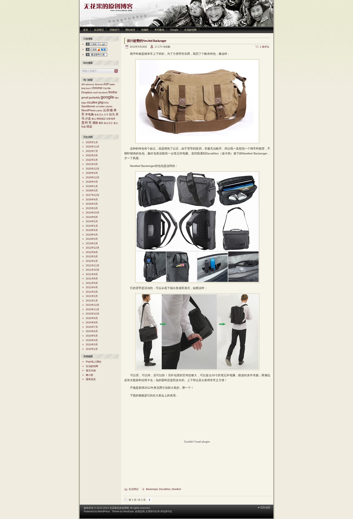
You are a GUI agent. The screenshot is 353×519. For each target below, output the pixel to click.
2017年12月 (92, 195)
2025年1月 (92, 142)
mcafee (92, 102)
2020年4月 (92, 173)
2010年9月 (92, 318)
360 (83, 84)
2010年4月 (92, 340)
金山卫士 (108, 123)
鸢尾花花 (91, 379)
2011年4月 (92, 287)
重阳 (101, 123)
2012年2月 (92, 261)
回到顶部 (265, 507)
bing (83, 88)
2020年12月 (92, 168)
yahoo (99, 110)
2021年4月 (92, 164)
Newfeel (176, 489)
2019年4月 (92, 181)
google (107, 97)
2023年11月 (92, 146)
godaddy (94, 97)
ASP (106, 84)
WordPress (88, 110)
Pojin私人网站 (93, 361)
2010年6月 (92, 331)
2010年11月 (92, 309)
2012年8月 (92, 252)
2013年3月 (92, 239)
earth (95, 92)
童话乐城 (91, 370)
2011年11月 (92, 265)
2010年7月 (92, 327)
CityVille (107, 88)
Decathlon (165, 489)
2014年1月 (92, 225)
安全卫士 (98, 114)
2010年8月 (92, 322)
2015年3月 (92, 208)
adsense (90, 84)
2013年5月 (92, 230)
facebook (103, 92)
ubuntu (109, 106)
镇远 (89, 126)
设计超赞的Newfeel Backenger (146, 40)
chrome (97, 88)
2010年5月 (92, 335)
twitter (102, 106)
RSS (106, 103)
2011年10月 (92, 269)
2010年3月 (92, 344)
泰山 (94, 118)
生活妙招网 (190, 29)
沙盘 (88, 118)
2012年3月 (92, 256)
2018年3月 (92, 190)
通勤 (95, 122)
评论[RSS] (166, 511)
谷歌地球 (110, 118)
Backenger (152, 489)
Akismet (99, 84)
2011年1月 (92, 300)
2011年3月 (92, 291)
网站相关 (130, 29)
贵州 (84, 122)
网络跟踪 (101, 118)
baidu (112, 84)
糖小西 (89, 375)
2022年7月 (92, 151)
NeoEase (128, 511)
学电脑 (89, 114)
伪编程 (145, 29)
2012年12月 (92, 247)
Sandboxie (88, 106)
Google (174, 29)
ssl (97, 106)
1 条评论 (264, 46)
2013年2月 (92, 243)
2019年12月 (92, 177)
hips (117, 97)
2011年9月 (92, 274)
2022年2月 (92, 159)
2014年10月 (92, 212)
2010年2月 (92, 349)
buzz (88, 88)
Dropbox (86, 92)
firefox (112, 92)
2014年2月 (92, 221)
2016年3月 (92, 203)
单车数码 (159, 29)
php (101, 102)
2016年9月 (92, 199)
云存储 (108, 110)
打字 (106, 114)
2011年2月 (92, 296)
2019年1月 (92, 186)
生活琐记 (99, 29)
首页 (85, 29)
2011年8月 (92, 278)
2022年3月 (92, 155)
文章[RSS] (151, 511)
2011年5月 (92, 283)
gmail (84, 97)
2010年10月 (92, 313)
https (83, 103)
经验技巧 (115, 29)
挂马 (112, 114)
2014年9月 (92, 217)
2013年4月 (92, 234)
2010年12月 (92, 305)
